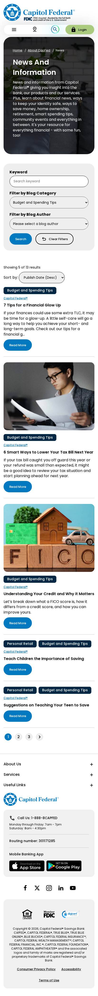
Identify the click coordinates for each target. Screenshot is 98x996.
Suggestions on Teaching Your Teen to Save (46, 705)
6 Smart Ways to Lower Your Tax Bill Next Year (48, 452)
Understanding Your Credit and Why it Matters (49, 594)
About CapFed (39, 50)
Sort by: (11, 277)
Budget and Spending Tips (30, 290)
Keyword (18, 172)
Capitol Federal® (16, 298)
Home (17, 50)
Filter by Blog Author (30, 214)
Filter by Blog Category (33, 193)
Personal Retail (20, 643)
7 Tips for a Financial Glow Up (32, 305)
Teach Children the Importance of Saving (44, 658)
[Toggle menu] (14, 29)
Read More (17, 345)
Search (20, 239)
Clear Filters (58, 239)
